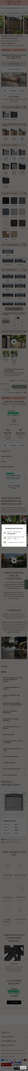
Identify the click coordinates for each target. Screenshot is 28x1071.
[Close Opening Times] (24, 525)
